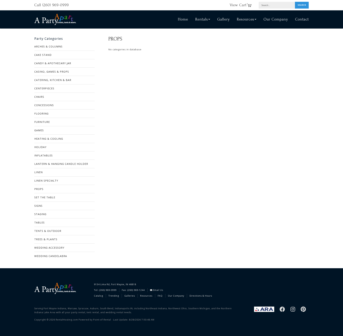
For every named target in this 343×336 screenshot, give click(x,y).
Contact (302, 19)
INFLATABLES (43, 155)
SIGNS (38, 205)
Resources (146, 295)
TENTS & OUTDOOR (47, 231)
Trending (113, 295)
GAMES (39, 130)
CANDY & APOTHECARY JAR (52, 63)
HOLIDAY (40, 147)
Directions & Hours (201, 295)
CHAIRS (39, 96)
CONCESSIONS (44, 105)
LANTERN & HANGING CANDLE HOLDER (61, 164)
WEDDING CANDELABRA (50, 256)
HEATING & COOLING (48, 138)
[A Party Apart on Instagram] (292, 309)
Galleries (129, 295)
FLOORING (41, 113)
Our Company (276, 19)
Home (183, 19)
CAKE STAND (43, 55)
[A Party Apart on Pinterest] (303, 309)
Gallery (223, 19)
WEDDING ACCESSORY (49, 247)
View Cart (238, 5)
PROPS (38, 189)
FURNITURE (42, 122)
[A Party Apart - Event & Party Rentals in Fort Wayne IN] (55, 19)
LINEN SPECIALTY (46, 180)
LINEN (38, 172)
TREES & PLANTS (45, 239)
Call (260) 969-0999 (51, 5)
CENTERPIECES (44, 88)
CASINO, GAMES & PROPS (51, 71)
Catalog (98, 295)
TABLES (39, 222)
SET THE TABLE (44, 197)
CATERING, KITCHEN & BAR (52, 80)
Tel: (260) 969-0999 (105, 290)
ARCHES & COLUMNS (48, 46)
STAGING (40, 214)
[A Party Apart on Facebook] (282, 309)
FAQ (160, 295)
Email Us (157, 290)
